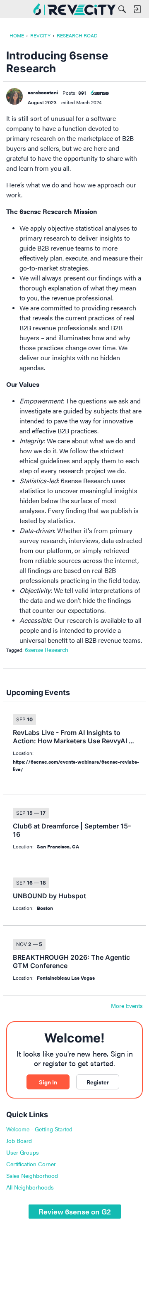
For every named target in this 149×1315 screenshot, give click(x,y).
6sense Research (46, 649)
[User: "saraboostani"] (14, 96)
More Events (127, 1006)
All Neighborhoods (30, 1187)
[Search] (122, 9)
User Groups (22, 1152)
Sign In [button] (48, 1082)
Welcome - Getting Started (39, 1129)
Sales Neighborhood (32, 1175)
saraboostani (43, 92)
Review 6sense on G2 (74, 1211)
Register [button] (98, 1082)
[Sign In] (137, 9)
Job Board (19, 1140)
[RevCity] (74, 9)
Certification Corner (31, 1164)
